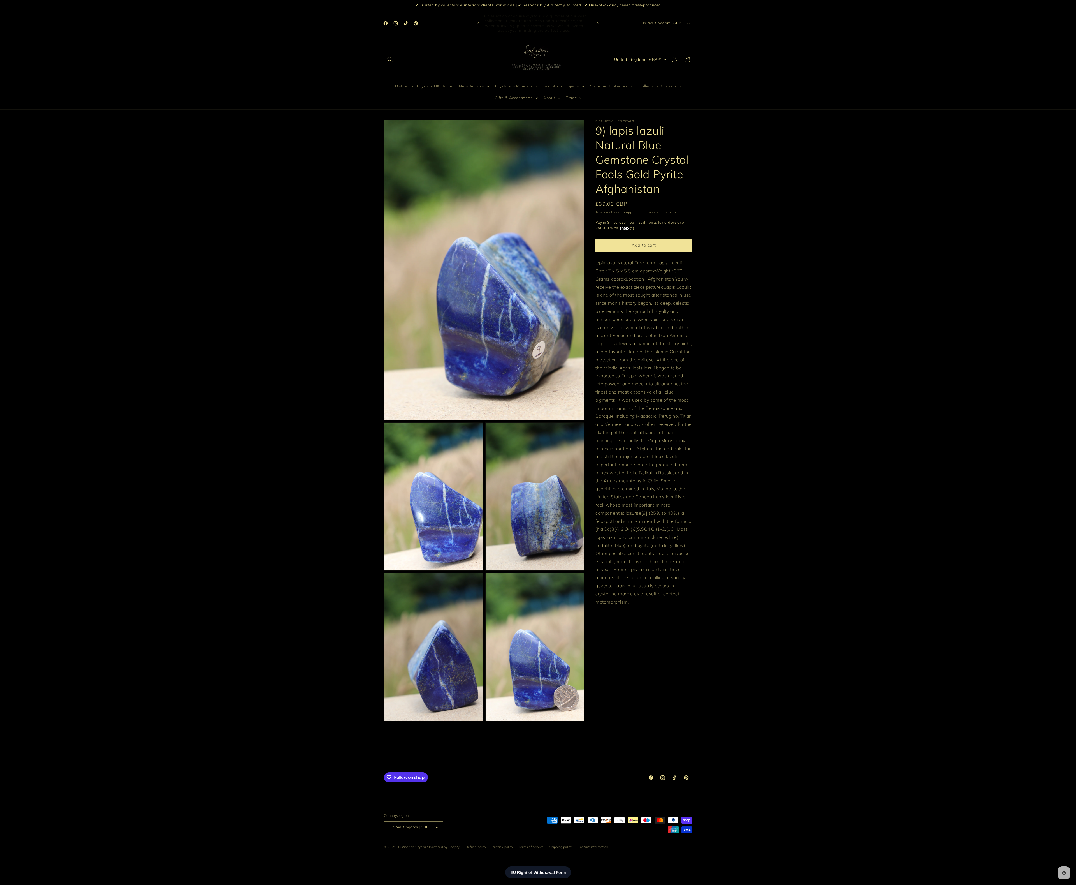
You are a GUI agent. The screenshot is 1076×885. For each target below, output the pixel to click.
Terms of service (531, 847)
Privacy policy (502, 847)
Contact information (593, 847)
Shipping (630, 212)
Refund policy (476, 847)
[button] (390, 59)
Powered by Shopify (444, 847)
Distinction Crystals (413, 847)
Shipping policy (560, 847)
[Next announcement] (598, 23)
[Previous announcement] (478, 23)
